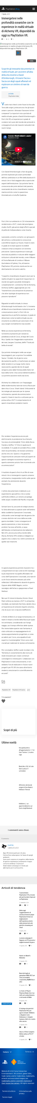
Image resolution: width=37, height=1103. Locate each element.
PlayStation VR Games (18, 690)
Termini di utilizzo (8, 1091)
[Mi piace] (25, 905)
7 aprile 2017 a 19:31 (13, 847)
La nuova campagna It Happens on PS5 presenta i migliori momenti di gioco (27, 940)
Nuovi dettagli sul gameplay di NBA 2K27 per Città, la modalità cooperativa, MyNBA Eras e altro (27, 977)
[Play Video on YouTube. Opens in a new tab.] (31, 60)
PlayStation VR (6, 690)
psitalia (11, 93)
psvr (28, 690)
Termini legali (7, 1097)
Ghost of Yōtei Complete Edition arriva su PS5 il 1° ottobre (26, 1034)
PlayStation (13, 9)
